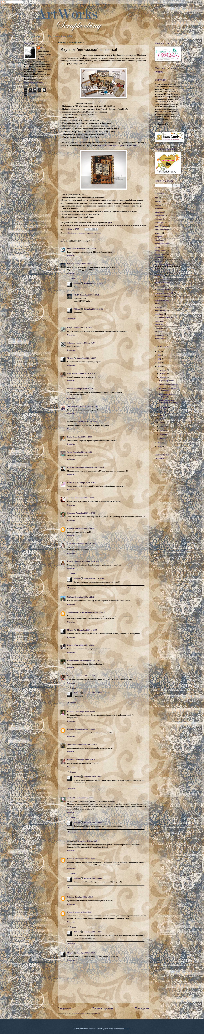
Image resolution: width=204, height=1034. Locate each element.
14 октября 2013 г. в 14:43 (94, 578)
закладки (158, 219)
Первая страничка (166, 380)
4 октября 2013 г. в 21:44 (88, 406)
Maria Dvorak (72, 406)
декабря (163, 370)
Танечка (70, 497)
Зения (69, 452)
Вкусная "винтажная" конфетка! (168, 389)
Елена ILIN (71, 482)
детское (158, 208)
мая (161, 422)
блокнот (158, 201)
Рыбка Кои (71, 248)
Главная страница (103, 1008)
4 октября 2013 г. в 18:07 (85, 343)
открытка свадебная (163, 296)
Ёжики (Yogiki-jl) (74, 561)
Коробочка (159, 240)
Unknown (70, 528)
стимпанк (159, 324)
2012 (159, 443)
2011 (159, 446)
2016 (159, 355)
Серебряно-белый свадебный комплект (168, 401)
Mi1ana (77, 283)
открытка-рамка (161, 300)
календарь (159, 222)
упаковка (159, 331)
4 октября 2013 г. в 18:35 (86, 358)
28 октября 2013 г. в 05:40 (87, 841)
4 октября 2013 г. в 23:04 (87, 421)
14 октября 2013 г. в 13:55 (95, 612)
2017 (159, 351)
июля (162, 415)
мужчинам (159, 257)
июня (162, 418)
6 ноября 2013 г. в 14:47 (93, 776)
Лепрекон (71, 513)
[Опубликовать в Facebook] (93, 229)
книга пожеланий (162, 229)
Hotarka (70, 645)
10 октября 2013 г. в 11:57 (85, 543)
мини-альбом (160, 254)
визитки (158, 205)
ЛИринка (71, 343)
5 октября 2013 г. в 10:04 (82, 437)
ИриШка (70, 759)
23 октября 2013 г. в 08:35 (87, 744)
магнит (158, 247)
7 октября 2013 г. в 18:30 (84, 528)
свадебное (159, 314)
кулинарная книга (162, 243)
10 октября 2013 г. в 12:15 (91, 561)
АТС (156, 198)
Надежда (71, 711)
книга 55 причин (161, 226)
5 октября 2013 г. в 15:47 (86, 482)
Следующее (64, 1008)
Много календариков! (168, 384)
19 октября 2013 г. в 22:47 (85, 675)
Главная (34, 36)
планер (157, 303)
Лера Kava (71, 373)
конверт (158, 233)
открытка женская (162, 278)
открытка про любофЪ (164, 293)
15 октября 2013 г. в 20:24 (84, 645)
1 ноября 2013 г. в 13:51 (84, 897)
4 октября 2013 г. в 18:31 (89, 295)
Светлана (71, 675)
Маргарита (71, 744)
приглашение (160, 310)
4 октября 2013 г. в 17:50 (82, 327)
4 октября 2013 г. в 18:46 (93, 309)
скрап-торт (159, 321)
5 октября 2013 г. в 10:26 (82, 452)
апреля (163, 426)
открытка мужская (93, 233)
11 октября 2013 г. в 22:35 (84, 597)
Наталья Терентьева (75, 467)
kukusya (70, 388)
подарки (158, 307)
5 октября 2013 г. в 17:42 (84, 497)
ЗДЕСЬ (111, 222)
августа (163, 411)
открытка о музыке (163, 289)
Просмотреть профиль (33, 82)
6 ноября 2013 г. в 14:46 (93, 692)
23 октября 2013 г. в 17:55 (83, 798)
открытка (81, 233)
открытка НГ (160, 286)
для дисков (159, 212)
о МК (157, 268)
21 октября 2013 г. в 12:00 (85, 711)
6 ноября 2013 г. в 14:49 (93, 878)
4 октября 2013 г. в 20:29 (83, 388)
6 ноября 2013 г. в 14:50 (93, 931)
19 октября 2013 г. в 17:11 (90, 660)
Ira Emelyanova (73, 660)
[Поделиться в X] (91, 229)
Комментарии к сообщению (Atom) (86, 1013)
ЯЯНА (69, 263)
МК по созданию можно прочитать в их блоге (117, 145)
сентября (164, 407)
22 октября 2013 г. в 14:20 (85, 729)
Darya (69, 327)
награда (158, 261)
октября (163, 377)
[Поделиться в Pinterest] (96, 229)
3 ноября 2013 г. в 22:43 (82, 912)
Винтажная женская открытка (167, 395)
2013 (159, 366)
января (163, 438)
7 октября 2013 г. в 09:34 (85, 513)
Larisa (69, 437)
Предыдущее (142, 1008)
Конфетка (72, 233)
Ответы (73, 278)
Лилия (69, 912)
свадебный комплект (163, 317)
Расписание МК (60, 36)
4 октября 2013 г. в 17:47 (82, 263)
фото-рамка (159, 335)
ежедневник (159, 215)
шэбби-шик (159, 338)
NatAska (70, 597)
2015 (159, 359)
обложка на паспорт (163, 271)
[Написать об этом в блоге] (88, 229)
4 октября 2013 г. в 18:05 (93, 283)
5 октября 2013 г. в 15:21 (94, 467)
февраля (163, 434)
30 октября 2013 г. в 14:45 (85, 858)
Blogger (127, 1028)
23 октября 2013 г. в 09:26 (85, 759)
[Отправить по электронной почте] (86, 229)
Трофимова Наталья (75, 612)
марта (162, 430)
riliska (69, 798)
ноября (163, 373)
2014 (159, 363)
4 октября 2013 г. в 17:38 (86, 248)
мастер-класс (160, 250)
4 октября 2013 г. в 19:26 (85, 373)
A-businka (71, 543)
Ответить (71, 255)
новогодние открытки (163, 264)
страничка (159, 328)
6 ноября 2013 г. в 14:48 (93, 822)
